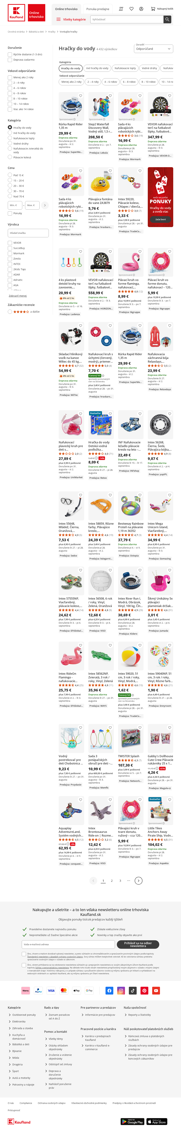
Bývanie (17, 1051)
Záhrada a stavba (22, 1028)
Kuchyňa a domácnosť (18, 1036)
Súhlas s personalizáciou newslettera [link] (52, 967)
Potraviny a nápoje (23, 1084)
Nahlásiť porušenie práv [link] (60, 1085)
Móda (15, 1057)
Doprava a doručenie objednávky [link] (55, 1074)
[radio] (27, 127)
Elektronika (18, 1021)
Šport (15, 1071)
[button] (71, 68)
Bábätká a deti (20, 1044)
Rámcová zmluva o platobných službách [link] (146, 1038)
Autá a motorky (21, 1078)
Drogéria (17, 1064)
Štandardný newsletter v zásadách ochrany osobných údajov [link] (55, 956)
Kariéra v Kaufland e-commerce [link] (97, 1047)
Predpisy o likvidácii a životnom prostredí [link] (134, 1103)
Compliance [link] (26, 1103)
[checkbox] (27, 54)
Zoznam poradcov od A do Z (59, 1016)
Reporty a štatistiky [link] (139, 1014)
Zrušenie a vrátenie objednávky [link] (60, 1056)
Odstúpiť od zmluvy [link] (60, 1064)
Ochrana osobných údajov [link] (52, 1103)
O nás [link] (11, 1103)
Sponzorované (66, 119)
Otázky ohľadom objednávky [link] (58, 1047)
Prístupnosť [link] (14, 1110)
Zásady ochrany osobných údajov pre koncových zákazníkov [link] (150, 1056)
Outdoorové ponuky (24, 1014)
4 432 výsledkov (107, 49)
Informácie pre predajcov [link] (100, 1014)
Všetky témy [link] (56, 1038)
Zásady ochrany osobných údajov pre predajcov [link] (150, 1047)
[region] (30, 180)
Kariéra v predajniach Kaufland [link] (98, 1038)
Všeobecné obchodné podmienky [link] (89, 1103)
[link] (98, 9)
